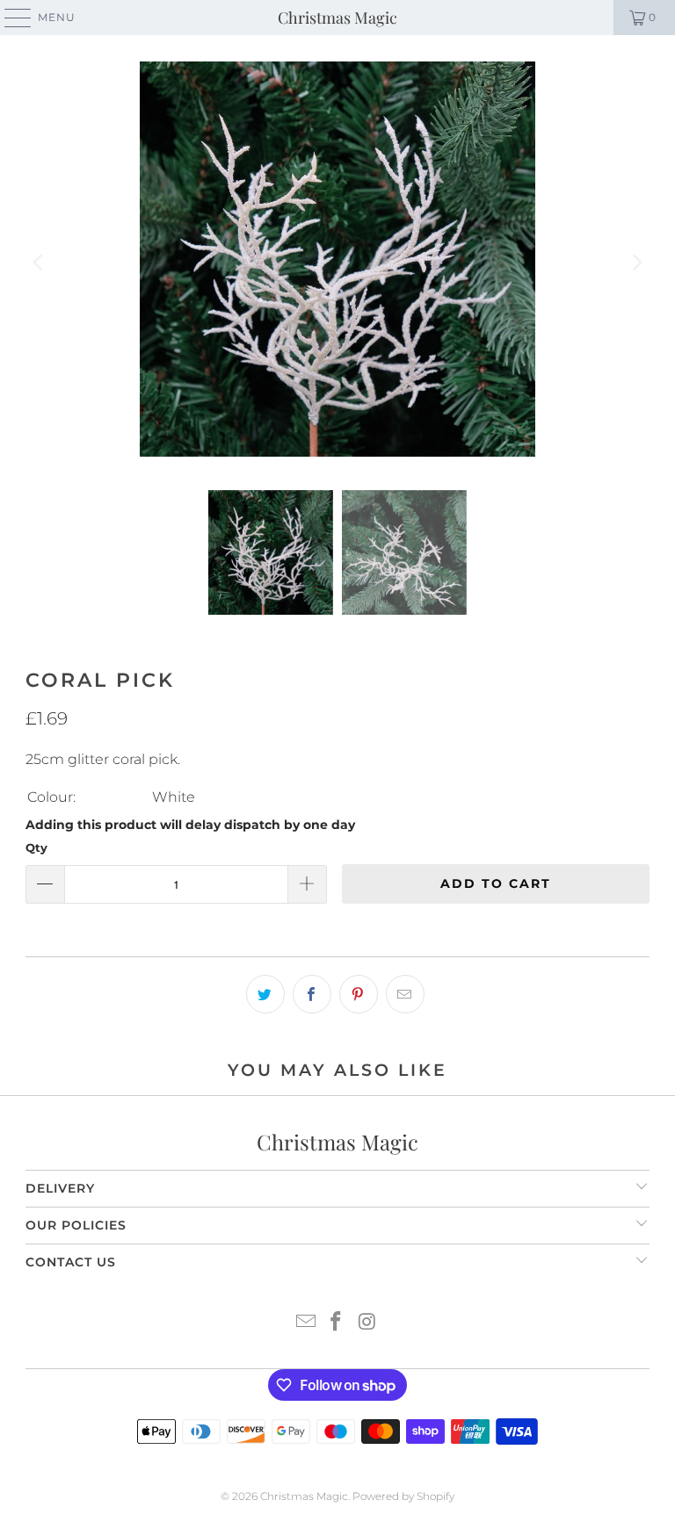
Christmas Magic (337, 17)
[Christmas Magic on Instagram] (367, 1323)
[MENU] (9, 17)
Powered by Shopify (403, 1496)
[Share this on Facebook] (312, 994)
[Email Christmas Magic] (306, 1323)
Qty (36, 847)
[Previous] (39, 262)
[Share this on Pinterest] (358, 994)
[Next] (636, 262)
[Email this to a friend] (405, 994)
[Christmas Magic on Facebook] (336, 1323)
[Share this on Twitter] (265, 994)
